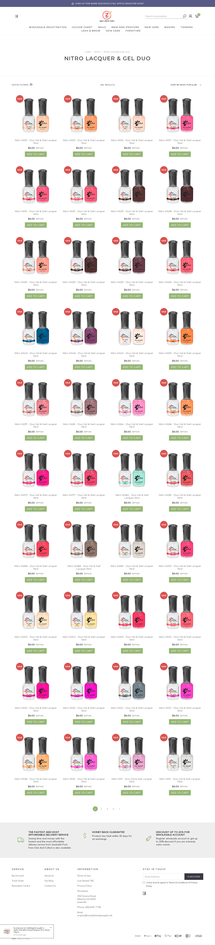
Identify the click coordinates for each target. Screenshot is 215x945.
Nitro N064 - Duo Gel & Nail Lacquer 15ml (132, 425)
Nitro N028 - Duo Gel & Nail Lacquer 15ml (179, 213)
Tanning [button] (187, 27)
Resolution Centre (21, 885)
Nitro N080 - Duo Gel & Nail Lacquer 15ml (131, 496)
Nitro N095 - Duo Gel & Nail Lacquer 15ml (132, 638)
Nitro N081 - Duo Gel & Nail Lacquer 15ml (180, 496)
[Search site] (184, 16)
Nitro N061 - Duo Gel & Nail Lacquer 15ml (84, 425)
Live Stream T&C (85, 880)
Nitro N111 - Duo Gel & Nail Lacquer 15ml (132, 780)
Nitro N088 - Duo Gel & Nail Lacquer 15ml (83, 567)
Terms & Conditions (178, 882)
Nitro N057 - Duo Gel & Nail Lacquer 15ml (36, 425)
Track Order (18, 880)
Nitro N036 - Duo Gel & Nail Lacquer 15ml (180, 283)
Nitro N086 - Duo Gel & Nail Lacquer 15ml (35, 567)
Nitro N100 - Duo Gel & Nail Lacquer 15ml (180, 638)
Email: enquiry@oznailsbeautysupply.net (89, 914)
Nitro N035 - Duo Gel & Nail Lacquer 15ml (132, 283)
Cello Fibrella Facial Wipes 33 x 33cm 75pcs (31, 931)
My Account (18, 875)
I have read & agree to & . (171, 884)
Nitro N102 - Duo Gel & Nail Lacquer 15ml (36, 709)
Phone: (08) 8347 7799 (89, 907)
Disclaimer (82, 891)
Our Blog (49, 880)
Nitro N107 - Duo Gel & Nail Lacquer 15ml (180, 709)
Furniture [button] (133, 30)
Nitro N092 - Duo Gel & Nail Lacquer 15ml (180, 567)
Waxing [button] (169, 27)
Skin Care (113, 30)
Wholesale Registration (48, 27)
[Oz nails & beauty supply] (107, 16)
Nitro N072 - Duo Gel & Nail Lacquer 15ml (35, 496)
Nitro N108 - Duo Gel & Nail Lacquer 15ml (36, 780)
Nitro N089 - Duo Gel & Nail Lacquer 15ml (131, 567)
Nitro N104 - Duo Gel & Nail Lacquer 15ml (132, 709)
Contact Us (50, 885)
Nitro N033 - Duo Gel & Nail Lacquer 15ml (83, 283)
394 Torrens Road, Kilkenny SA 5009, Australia (86, 899)
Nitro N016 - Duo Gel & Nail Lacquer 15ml (132, 142)
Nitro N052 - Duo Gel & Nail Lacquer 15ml (180, 354)
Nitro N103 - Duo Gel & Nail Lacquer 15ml (84, 709)
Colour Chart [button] (82, 27)
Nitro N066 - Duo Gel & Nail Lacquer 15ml (180, 425)
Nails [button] (102, 27)
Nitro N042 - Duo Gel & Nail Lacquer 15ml (35, 354)
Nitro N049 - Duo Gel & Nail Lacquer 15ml (132, 354)
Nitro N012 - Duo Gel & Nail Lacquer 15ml (36, 142)
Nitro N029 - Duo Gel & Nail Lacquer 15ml (35, 283)
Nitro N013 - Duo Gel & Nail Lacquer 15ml (84, 142)
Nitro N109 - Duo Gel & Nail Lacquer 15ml (84, 780)
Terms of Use (84, 875)
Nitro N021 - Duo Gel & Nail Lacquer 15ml (84, 213)
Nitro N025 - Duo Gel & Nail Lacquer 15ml (132, 213)
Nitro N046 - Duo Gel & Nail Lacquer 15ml (83, 354)
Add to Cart (36, 154)
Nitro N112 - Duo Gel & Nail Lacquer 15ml (179, 780)
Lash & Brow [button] (90, 30)
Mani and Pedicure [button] (125, 27)
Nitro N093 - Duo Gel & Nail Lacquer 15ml (35, 638)
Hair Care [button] (151, 27)
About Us (49, 875)
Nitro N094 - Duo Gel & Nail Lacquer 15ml (83, 638)
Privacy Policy (84, 885)
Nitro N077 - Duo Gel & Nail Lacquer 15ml (83, 496)
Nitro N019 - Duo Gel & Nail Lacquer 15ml (36, 213)
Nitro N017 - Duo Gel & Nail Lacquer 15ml (180, 142)
